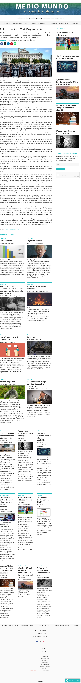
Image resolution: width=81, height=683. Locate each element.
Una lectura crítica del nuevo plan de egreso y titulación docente (7, 502)
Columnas (3, 40)
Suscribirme (60, 169)
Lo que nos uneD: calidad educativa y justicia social (7, 435)
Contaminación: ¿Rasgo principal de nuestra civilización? (36, 383)
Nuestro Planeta (30, 23)
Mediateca (62, 23)
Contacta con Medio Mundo (10, 625)
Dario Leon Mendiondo (12, 230)
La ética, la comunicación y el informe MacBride (67, 57)
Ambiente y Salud (23, 565)
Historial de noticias (43, 625)
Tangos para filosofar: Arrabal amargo (25, 433)
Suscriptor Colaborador (27, 625)
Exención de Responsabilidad (61, 625)
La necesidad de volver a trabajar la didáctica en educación (7, 569)
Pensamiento (42, 23)
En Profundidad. (17, 23)
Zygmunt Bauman (34, 241)
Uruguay (5, 23)
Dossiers (54, 23)
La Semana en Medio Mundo (66, 153)
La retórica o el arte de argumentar (9, 338)
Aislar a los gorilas (7, 381)
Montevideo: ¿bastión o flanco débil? (44, 499)
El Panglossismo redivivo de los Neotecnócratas (43, 570)
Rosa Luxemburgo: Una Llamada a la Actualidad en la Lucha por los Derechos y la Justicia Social (12, 289)
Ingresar (76, 625)
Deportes (21, 495)
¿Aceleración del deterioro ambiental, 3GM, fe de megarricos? (25, 571)
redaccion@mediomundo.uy (40, 636)
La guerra (31, 337)
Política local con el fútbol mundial (25, 498)
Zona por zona (6, 241)
